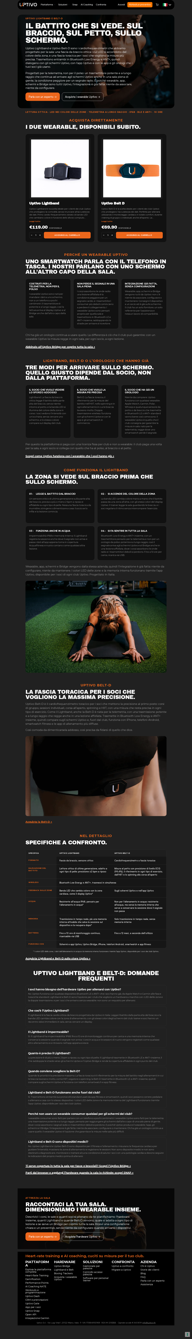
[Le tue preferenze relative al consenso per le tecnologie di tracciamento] (187, 1334)
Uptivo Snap (32, 1310)
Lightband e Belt (64, 1269)
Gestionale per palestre (91, 1267)
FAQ (143, 1277)
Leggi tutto (34, 221)
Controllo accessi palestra (93, 1273)
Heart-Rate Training (37, 1275)
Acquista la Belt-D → (38, 821)
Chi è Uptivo (148, 1266)
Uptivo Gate (32, 1303)
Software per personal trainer (96, 1279)
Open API (30, 1314)
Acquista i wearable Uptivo (65, 1278)
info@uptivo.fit (149, 1323)
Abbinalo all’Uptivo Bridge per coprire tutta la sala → (60, 346)
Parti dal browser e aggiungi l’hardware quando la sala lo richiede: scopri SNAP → (79, 1172)
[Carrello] (157, 4)
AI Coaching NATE (35, 1286)
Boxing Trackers (63, 1273)
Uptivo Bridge (62, 1266)
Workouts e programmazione (35, 1291)
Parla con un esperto (153, 1280)
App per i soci (33, 1307)
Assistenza (147, 1284)
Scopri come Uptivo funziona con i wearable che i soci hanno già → (69, 456)
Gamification (32, 1279)
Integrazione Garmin (37, 1318)
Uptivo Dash (32, 1296)
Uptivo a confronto (122, 1266)
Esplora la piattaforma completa (38, 1270)
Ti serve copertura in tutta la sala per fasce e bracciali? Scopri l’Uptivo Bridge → (78, 1165)
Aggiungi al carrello (67, 235)
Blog (143, 1273)
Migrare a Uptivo (121, 1269)
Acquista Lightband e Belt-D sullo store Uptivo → (57, 958)
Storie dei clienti (150, 1269)
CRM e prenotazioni (36, 1299)
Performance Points (37, 1282)
